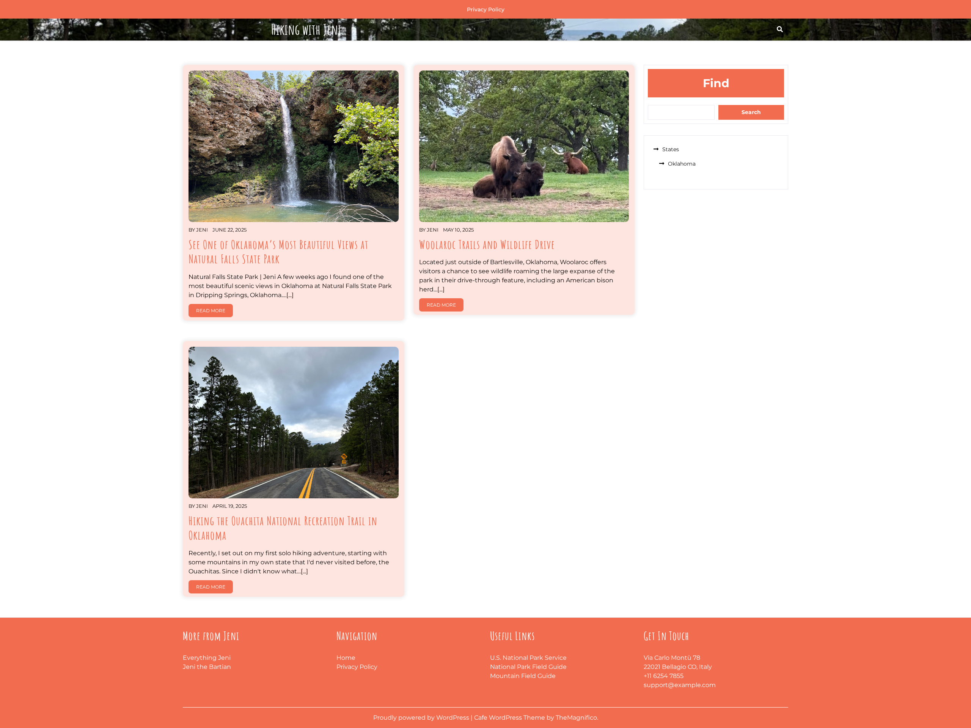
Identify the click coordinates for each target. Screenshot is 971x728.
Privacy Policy (485, 9)
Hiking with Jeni (306, 29)
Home (345, 657)
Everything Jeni (207, 657)
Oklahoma (682, 163)
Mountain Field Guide (523, 675)
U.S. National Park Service (528, 657)
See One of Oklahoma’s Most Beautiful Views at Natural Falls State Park (278, 251)
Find (716, 83)
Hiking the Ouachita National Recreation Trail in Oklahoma (283, 528)
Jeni (202, 230)
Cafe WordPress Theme (510, 717)
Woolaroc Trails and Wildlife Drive (487, 244)
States (670, 149)
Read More (210, 310)
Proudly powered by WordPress (422, 717)
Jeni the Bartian (207, 666)
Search (751, 112)
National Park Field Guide (528, 666)
